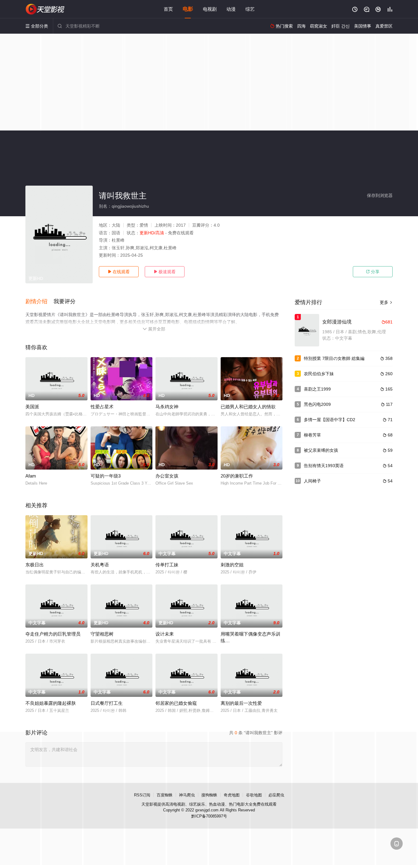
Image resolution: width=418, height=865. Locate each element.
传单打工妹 (166, 564)
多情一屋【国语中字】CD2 (329, 419)
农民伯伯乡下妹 (319, 373)
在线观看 (119, 271)
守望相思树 (102, 633)
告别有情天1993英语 (324, 465)
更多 (386, 302)
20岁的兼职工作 (237, 475)
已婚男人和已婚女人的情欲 (248, 406)
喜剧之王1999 (317, 389)
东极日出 (34, 564)
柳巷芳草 (312, 434)
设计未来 (164, 633)
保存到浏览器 (380, 195)
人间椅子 (312, 480)
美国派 (32, 406)
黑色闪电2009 (317, 404)
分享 (372, 271)
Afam (30, 475)
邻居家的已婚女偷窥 (176, 703)
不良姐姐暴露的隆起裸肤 (50, 703)
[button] (39, 302)
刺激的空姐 (232, 564)
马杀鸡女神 (166, 406)
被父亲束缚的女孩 (321, 450)
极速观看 (165, 271)
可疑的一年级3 (106, 475)
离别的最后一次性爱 (241, 703)
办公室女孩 (166, 475)
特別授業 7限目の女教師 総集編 (334, 358)
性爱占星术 (102, 406)
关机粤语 (100, 564)
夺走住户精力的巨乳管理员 (52, 633)
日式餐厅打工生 (107, 703)
